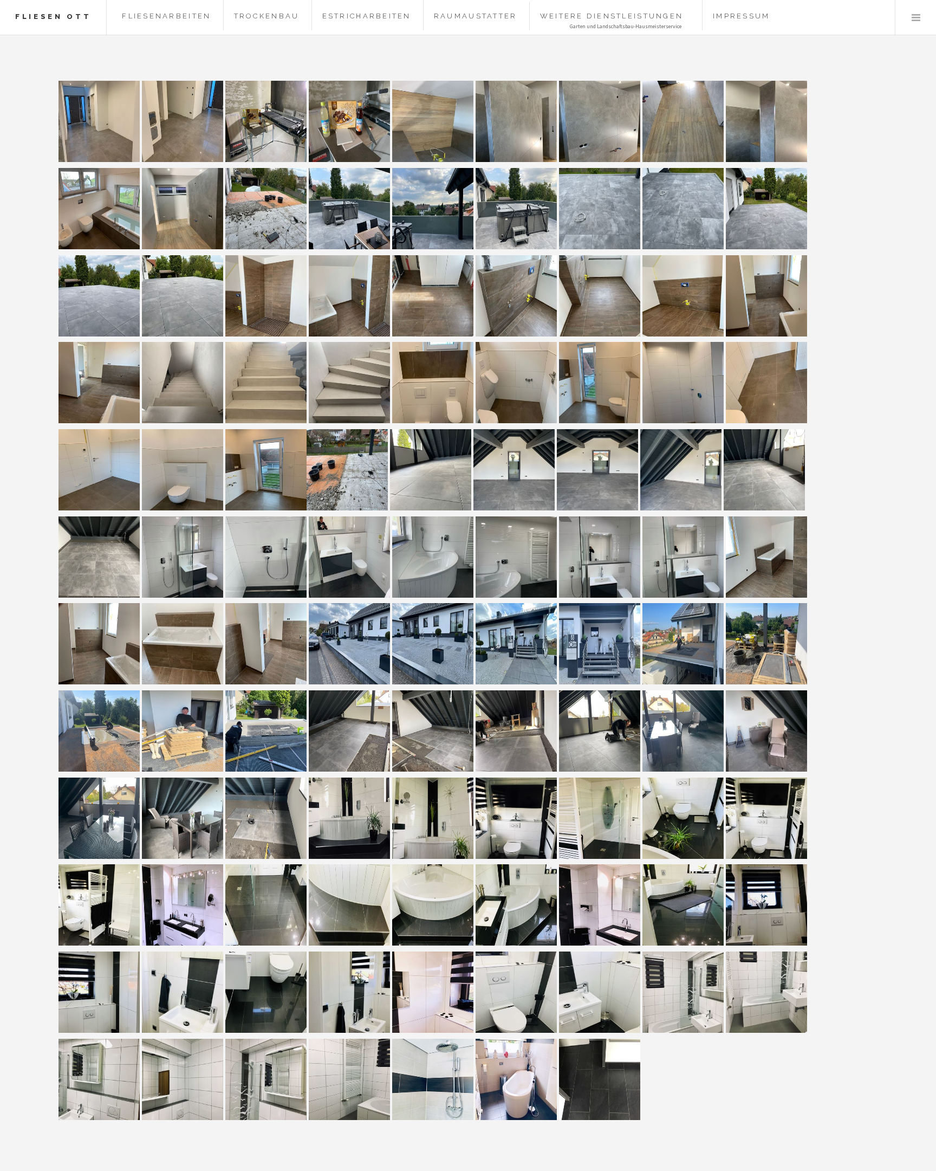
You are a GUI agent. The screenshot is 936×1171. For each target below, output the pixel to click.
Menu (915, 17)
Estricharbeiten (366, 16)
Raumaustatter (475, 16)
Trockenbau (267, 16)
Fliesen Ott (53, 16)
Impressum (741, 16)
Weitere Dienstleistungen (611, 16)
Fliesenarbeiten (166, 16)
